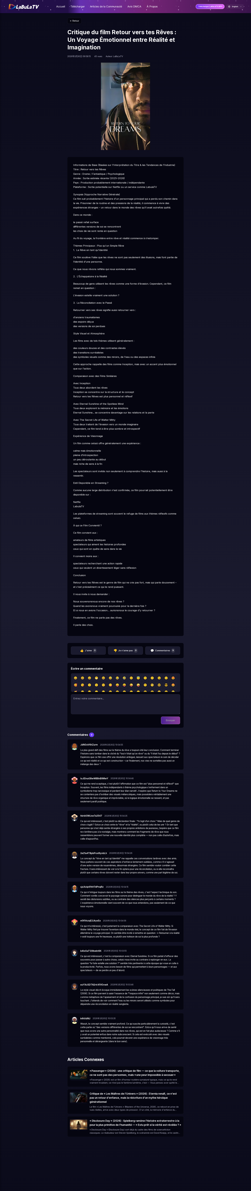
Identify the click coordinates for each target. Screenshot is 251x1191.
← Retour (74, 21)
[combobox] (235, 6)
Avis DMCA (134, 6)
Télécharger (77, 6)
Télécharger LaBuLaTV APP (210, 6)
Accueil (60, 6)
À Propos (152, 6)
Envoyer (170, 720)
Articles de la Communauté (106, 6)
